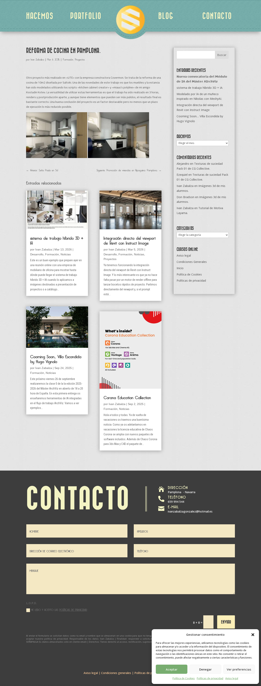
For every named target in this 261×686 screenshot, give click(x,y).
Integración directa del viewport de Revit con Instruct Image (130, 239)
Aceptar (171, 669)
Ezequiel (182, 175)
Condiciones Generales (192, 262)
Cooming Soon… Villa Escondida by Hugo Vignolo (55, 358)
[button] (253, 635)
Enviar (226, 621)
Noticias (66, 254)
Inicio (180, 268)
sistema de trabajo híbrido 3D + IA (56, 239)
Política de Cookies (184, 678)
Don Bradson (185, 197)
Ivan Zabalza (37, 59)
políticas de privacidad (73, 609)
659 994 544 (176, 502)
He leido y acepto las (59, 609)
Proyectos (80, 59)
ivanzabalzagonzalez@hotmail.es (190, 511)
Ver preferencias (239, 669)
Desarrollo (36, 254)
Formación (68, 59)
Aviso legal (231, 678)
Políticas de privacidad (210, 678)
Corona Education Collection (127, 397)
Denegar (205, 669)
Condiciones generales (116, 673)
